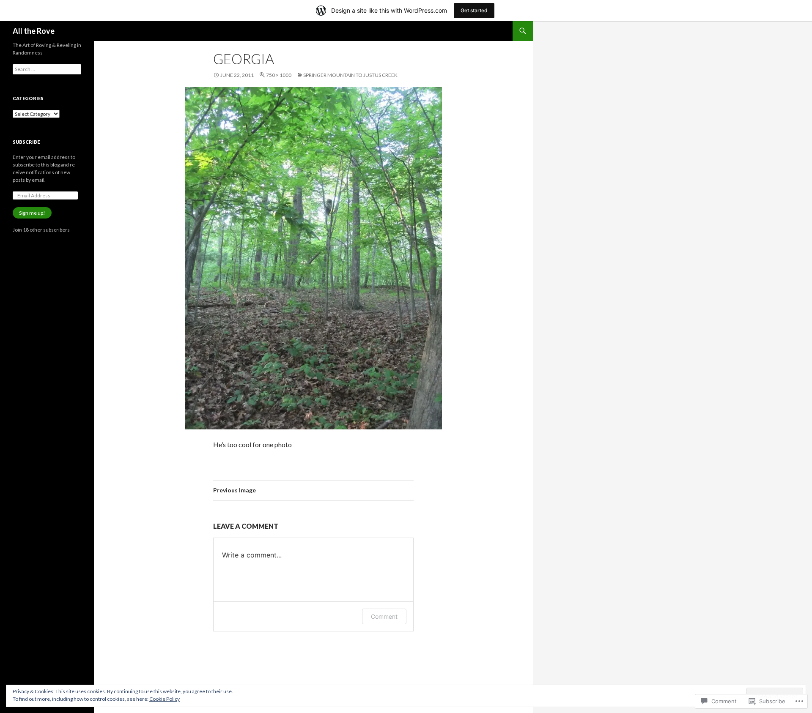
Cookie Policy (164, 699)
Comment (384, 616)
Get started (474, 10)
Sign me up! (32, 213)
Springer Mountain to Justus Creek (350, 75)
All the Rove (34, 31)
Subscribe (26, 142)
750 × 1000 (278, 75)
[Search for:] (47, 69)
